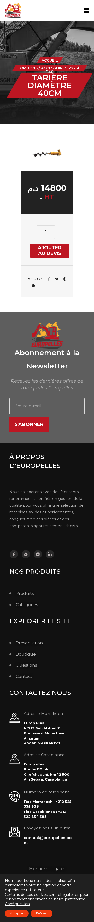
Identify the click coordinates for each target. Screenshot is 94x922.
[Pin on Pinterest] (63, 278)
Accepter (17, 913)
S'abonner (29, 424)
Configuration (17, 904)
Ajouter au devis (50, 250)
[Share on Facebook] (47, 278)
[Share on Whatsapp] (31, 285)
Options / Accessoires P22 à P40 (49, 70)
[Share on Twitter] (55, 278)
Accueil (50, 60)
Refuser (41, 913)
